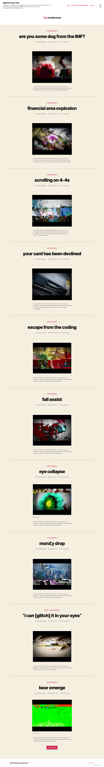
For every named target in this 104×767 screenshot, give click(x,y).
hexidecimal (48, 90)
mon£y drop (52, 543)
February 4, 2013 (53, 693)
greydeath (36, 90)
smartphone (64, 233)
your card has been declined (52, 253)
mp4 (53, 90)
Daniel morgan (42, 42)
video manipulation (63, 90)
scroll (59, 233)
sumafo (35, 235)
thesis (92, 5)
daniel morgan (48, 88)
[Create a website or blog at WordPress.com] (29, 762)
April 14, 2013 (53, 42)
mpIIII (56, 90)
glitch (46, 610)
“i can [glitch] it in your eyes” (52, 615)
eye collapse (52, 471)
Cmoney (61, 86)
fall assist (52, 399)
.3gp (34, 86)
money (55, 307)
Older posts (52, 747)
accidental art (40, 86)
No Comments (65, 42)
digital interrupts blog (11, 3)
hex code (41, 90)
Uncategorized (52, 31)
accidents (46, 86)
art (57, 86)
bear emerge (52, 687)
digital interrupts (61, 88)
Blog (68, 5)
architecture (53, 86)
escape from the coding (52, 327)
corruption (36, 88)
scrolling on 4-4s (52, 180)
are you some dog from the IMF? (52, 36)
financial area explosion (52, 108)
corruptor (41, 88)
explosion (68, 88)
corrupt (66, 86)
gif (67, 232)
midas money (49, 307)
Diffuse (55, 88)
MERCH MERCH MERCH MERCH (80, 5)
